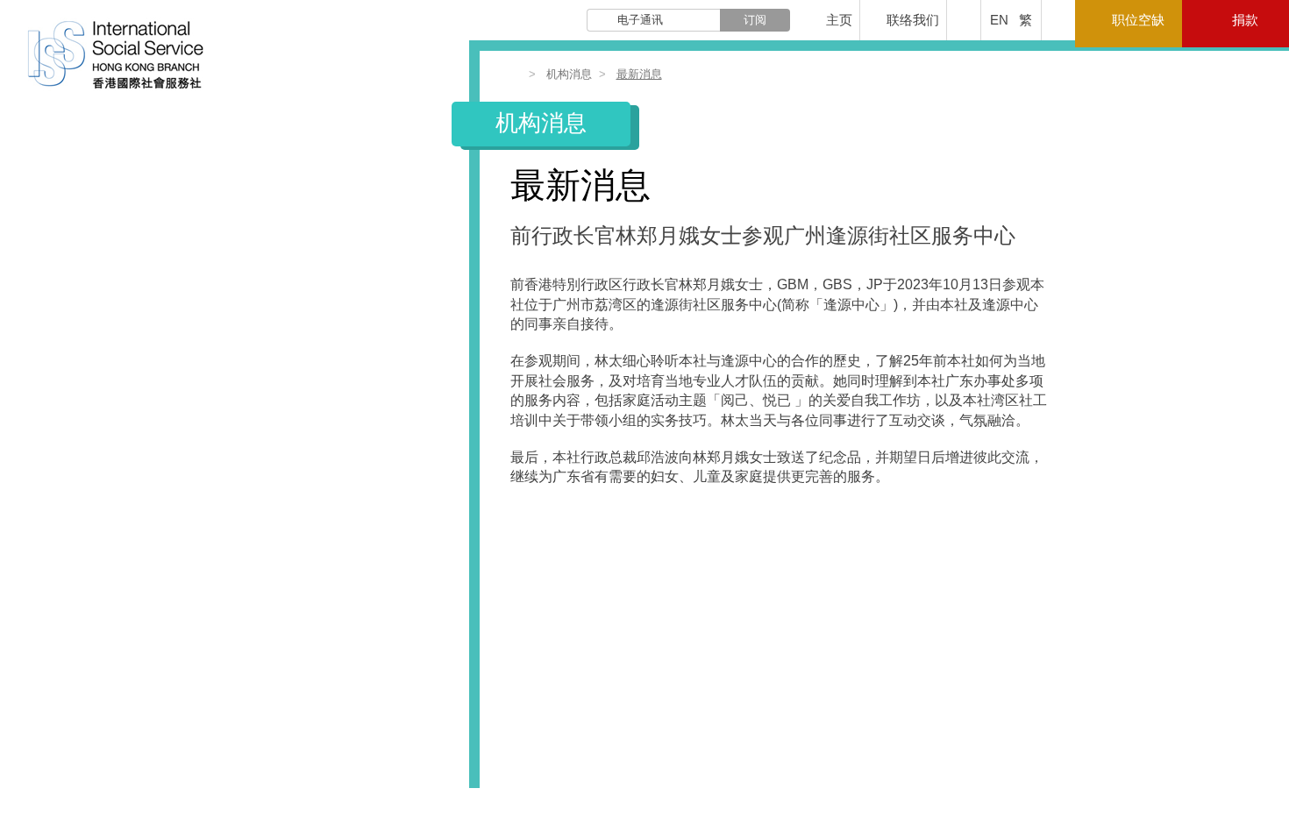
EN (999, 19)
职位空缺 (1138, 19)
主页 (839, 19)
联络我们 (913, 19)
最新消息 (639, 74)
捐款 (1245, 19)
